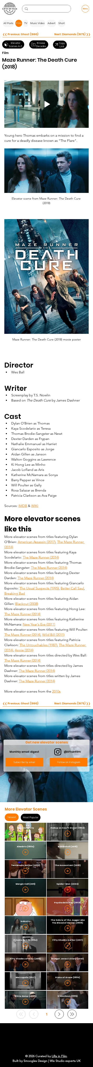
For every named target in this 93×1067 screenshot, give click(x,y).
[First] (21, 1014)
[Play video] (46, 104)
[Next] (59, 1014)
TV (25, 23)
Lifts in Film (59, 1056)
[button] (24, 762)
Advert (51, 23)
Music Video (37, 23)
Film (18, 23)
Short (61, 23)
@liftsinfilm (72, 752)
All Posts (8, 23)
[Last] (72, 1014)
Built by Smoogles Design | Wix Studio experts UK (47, 1061)
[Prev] (33, 1014)
